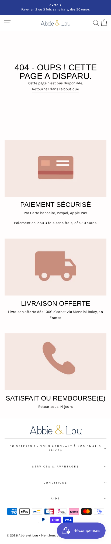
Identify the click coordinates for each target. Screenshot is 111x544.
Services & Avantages (55, 466)
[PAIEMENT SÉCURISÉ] (55, 168)
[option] (55, 7)
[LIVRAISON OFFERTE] (55, 267)
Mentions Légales (55, 535)
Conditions (56, 482)
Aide (55, 498)
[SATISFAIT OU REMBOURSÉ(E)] (55, 362)
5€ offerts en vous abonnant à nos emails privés (55, 448)
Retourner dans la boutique (55, 89)
